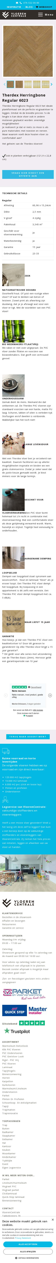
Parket (5, 1095)
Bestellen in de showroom (16, 917)
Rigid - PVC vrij (10, 1060)
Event (5, 1164)
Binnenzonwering (11, 1074)
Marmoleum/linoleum (14, 1088)
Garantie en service (13, 927)
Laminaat (7, 1067)
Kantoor (6, 1146)
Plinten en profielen (13, 1099)
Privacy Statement (23, 1238)
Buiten (5, 1128)
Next (51, 84)
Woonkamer (9, 1153)
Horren (6, 1077)
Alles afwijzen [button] (28, 1251)
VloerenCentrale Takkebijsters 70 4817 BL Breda (11, 1216)
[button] (28, 1258)
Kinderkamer (9, 1157)
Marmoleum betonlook (15, 1045)
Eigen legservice (11, 1167)
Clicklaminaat (9, 1193)
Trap (4, 1125)
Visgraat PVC (9, 1186)
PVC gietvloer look (13, 1056)
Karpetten (7, 1081)
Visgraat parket (10, 1190)
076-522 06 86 (31, 2)
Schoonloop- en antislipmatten (19, 1102)
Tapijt (5, 1106)
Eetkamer (7, 1139)
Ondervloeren (9, 1092)
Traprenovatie (10, 1113)
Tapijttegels (9, 1070)
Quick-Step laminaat (13, 1197)
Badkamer (7, 1132)
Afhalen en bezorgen (13, 920)
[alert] (28, 1240)
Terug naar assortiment (27, 736)
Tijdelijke (7, 1160)
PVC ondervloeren (12, 1053)
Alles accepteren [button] (28, 1244)
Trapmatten (8, 1109)
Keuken (6, 1149)
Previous (4, 84)
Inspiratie (14, 7)
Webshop (45, 7)
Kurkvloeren (9, 1085)
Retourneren (9, 924)
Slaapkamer (8, 1135)
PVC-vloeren (9, 1063)
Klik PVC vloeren (11, 1049)
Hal (4, 1142)
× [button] (53, 1220)
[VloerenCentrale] (14, 14)
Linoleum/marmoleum (14, 1182)
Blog (29, 7)
